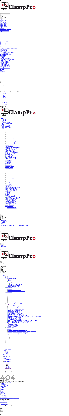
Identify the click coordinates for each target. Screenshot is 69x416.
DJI (9, 283)
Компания (6, 352)
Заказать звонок (8, 368)
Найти (2, 215)
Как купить (7, 346)
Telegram (4, 93)
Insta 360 (2, 383)
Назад (7, 276)
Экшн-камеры (9, 280)
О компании (2, 391)
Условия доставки (3, 396)
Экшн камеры (3, 384)
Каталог (6, 277)
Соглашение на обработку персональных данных (9, 398)
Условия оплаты (3, 395)
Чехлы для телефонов (13, 336)
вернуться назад (3, 382)
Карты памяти (9, 289)
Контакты (2, 392)
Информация (2, 393)
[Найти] (1, 15)
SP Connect (9, 329)
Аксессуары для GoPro (11, 305)
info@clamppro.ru (4, 90)
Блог (1, 388)
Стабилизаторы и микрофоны (12, 324)
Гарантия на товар (3, 397)
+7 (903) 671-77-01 (4, 77)
